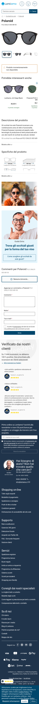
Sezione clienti (7, 542)
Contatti (4, 633)
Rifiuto (33, 701)
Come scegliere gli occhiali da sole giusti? (19, 257)
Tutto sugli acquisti (8, 493)
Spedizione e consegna (10, 501)
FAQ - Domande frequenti (10, 539)
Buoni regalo (6, 562)
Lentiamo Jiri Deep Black (13, 98)
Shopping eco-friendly (9, 580)
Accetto (24, 701)
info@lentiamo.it (22, 482)
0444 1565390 (21, 479)
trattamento (17, 327)
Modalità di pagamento (10, 497)
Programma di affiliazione (11, 569)
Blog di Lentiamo (8, 626)
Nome (6, 310)
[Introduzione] (2, 16)
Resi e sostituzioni (8, 524)
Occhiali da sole (11, 16)
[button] (6, 54)
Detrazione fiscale (8, 531)
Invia (19, 333)
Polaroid (21, 16)
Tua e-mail (8, 319)
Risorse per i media (8, 622)
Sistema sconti (7, 573)
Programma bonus (8, 558)
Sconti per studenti (8, 576)
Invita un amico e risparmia (11, 565)
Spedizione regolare (8, 554)
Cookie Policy (23, 692)
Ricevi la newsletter (19, 451)
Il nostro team (6, 619)
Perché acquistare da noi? (11, 630)
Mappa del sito (7, 637)
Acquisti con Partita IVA (10, 535)
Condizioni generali (8, 508)
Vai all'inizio (27, 678)
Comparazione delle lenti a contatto (14, 603)
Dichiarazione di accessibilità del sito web (16, 512)
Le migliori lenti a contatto (11, 592)
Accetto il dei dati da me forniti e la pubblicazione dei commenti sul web (19, 328)
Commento (8, 295)
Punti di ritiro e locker (9, 504)
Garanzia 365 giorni (8, 528)
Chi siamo (5, 615)
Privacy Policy (29, 698)
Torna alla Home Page (15, 678)
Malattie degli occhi (8, 596)
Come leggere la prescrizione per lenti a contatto (18, 599)
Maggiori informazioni (11, 701)
